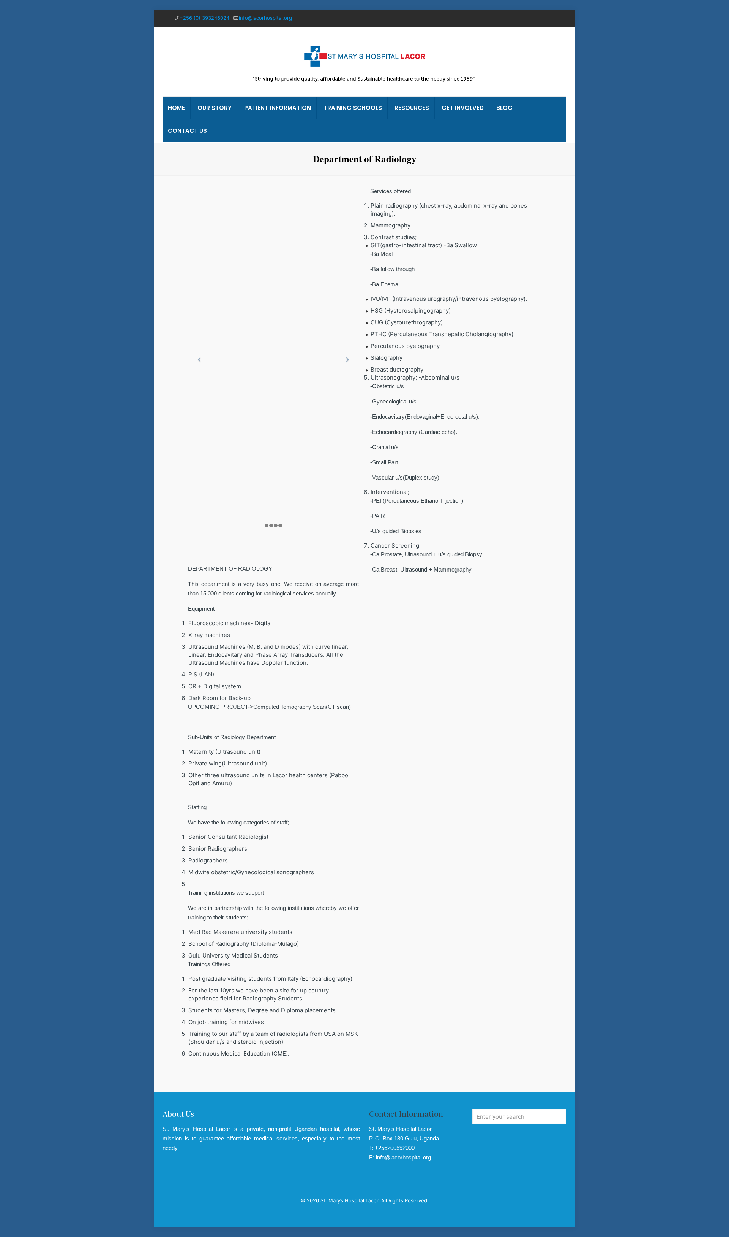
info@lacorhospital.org (265, 18)
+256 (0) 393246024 (204, 18)
